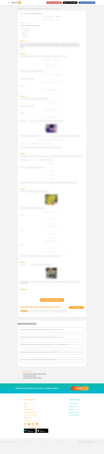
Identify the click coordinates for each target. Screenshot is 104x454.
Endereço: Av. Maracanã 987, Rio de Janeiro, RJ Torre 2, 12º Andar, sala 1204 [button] (89, 442)
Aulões (25, 406)
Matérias (26, 403)
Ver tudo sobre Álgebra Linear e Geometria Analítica (34, 373)
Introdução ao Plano (54, 8)
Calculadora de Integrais (30, 412)
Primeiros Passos (73, 406)
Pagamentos (72, 409)
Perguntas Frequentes (74, 415)
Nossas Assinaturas (73, 403)
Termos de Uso (25, 442)
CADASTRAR (79, 388)
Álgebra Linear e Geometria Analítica (33, 8)
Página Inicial (21, 8)
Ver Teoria (75, 307)
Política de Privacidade (8, 442)
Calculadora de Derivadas (30, 415)
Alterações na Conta (74, 412)
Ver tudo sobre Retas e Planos (29, 375)
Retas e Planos (46, 8)
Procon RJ (61, 442)
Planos (42, 442)
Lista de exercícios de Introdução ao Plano (32, 377)
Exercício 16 (24, 311)
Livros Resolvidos (28, 409)
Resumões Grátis (28, 417)
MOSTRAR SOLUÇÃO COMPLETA (52, 300)
